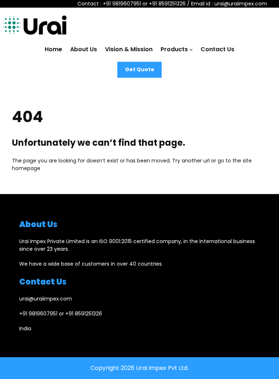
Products (174, 49)
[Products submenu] (191, 49)
